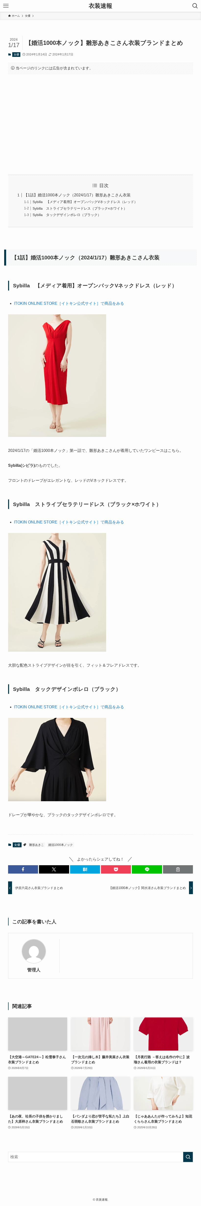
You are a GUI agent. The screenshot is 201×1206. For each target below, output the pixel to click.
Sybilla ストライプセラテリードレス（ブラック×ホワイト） (80, 208)
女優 (16, 54)
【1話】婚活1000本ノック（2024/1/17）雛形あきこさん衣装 (77, 195)
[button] (23, 869)
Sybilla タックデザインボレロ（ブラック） (67, 215)
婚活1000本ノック (60, 845)
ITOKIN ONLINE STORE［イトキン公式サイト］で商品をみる (69, 303)
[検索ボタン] (195, 6)
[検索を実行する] (188, 1157)
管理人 (33, 969)
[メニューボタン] (6, 6)
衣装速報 (100, 6)
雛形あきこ (36, 845)
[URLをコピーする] (178, 869)
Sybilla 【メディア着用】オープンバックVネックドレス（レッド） (85, 202)
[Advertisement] (100, 124)
